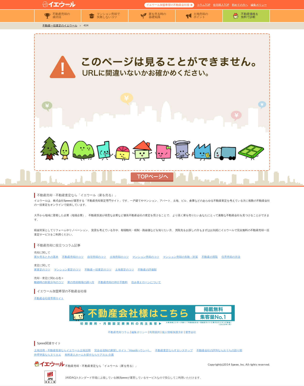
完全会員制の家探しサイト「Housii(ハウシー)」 (122, 350)
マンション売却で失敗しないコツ (108, 16)
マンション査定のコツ (67, 269)
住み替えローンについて (146, 282)
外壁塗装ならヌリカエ (47, 355)
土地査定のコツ (124, 269)
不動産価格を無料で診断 (249, 16)
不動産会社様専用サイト (49, 298)
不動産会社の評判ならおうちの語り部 (219, 350)
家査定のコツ (42, 269)
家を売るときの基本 (46, 257)
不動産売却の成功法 (61, 16)
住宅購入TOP (221, 5)
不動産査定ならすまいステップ (174, 350)
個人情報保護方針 (172, 332)
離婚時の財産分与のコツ (49, 282)
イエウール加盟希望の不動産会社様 (167, 5)
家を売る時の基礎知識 (157, 16)
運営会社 (190, 332)
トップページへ (152, 177)
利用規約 (154, 332)
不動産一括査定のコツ (98, 269)
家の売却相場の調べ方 (80, 282)
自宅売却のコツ (96, 257)
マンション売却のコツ (145, 257)
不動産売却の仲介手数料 (113, 282)
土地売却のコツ (119, 257)
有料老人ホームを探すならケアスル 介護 (89, 355)
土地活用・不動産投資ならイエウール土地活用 (62, 350)
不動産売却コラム (118, 332)
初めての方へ (240, 5)
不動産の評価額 (147, 269)
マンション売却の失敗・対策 (180, 257)
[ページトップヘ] (294, 376)
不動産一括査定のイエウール (59, 25)
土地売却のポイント (201, 16)
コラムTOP (203, 5)
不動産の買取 (210, 257)
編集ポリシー (259, 5)
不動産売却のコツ (73, 257)
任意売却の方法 (230, 257)
